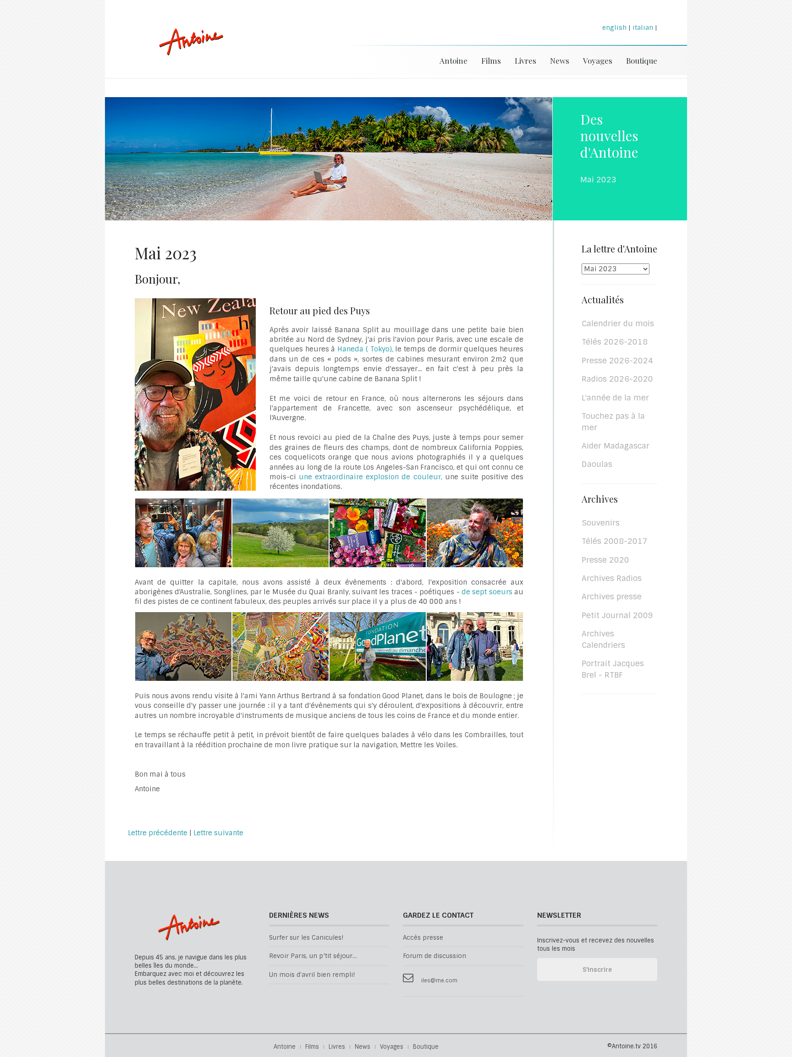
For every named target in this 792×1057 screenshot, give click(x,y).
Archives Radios (612, 578)
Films (491, 60)
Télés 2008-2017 (615, 541)
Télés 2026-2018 (615, 342)
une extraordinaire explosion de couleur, (370, 477)
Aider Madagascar (615, 446)
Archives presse (612, 596)
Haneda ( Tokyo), (366, 349)
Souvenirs (601, 523)
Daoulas (597, 464)
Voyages (597, 60)
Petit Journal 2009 (617, 615)
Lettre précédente (157, 833)
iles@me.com (439, 980)
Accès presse (423, 938)
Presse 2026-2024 (617, 361)
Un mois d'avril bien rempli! (312, 975)
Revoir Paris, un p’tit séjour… (313, 956)
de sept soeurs (488, 592)
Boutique (641, 60)
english (614, 27)
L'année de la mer (615, 398)
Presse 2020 (605, 560)
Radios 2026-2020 (617, 379)
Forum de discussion (434, 956)
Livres (525, 60)
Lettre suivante (218, 833)
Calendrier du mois (618, 323)
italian (642, 27)
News (559, 60)
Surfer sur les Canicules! (306, 938)
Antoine (187, 51)
